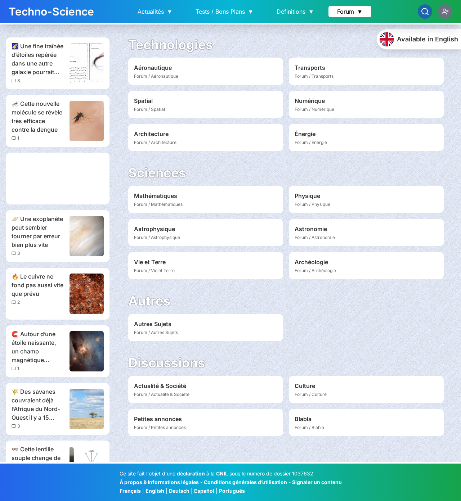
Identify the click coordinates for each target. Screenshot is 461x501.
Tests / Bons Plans (225, 11)
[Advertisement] (57, 178)
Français (130, 491)
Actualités (155, 11)
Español (204, 491)
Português (232, 491)
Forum (350, 11)
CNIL (222, 473)
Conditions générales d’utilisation (245, 482)
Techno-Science (51, 11)
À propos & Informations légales (159, 482)
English (155, 491)
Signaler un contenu (317, 482)
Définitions (295, 11)
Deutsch (179, 491)
